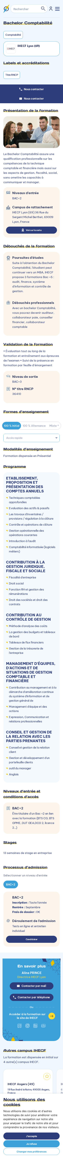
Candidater (31, 939)
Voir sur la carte (34, 230)
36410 (16, 394)
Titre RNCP (11, 74)
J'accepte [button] (31, 1136)
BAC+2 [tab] (10, 884)
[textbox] (31, 438)
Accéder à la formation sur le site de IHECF (27, 1016)
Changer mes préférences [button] (32, 1151)
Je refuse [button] (31, 1143)
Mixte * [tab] (54, 425)
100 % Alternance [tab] (34, 425)
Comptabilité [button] (13, 34)
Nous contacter (34, 98)
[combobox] (31, 438)
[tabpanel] (31, 772)
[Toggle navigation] (57, 9)
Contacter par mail (34, 986)
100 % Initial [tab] (11, 425)
